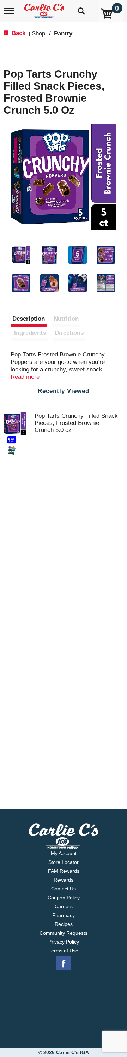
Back (17, 33)
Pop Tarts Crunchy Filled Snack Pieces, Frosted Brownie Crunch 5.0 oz (76, 422)
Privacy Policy (63, 942)
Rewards (63, 880)
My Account (64, 853)
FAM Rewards (63, 871)
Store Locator (63, 862)
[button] (21, 254)
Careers (64, 906)
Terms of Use (63, 951)
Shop (38, 33)
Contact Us (63, 889)
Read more (25, 376)
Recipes (64, 924)
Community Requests (63, 933)
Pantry (63, 33)
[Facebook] (63, 963)
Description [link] (28, 318)
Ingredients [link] (30, 333)
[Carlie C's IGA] (45, 8)
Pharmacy (63, 915)
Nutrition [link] (66, 318)
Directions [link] (69, 333)
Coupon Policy (64, 897)
